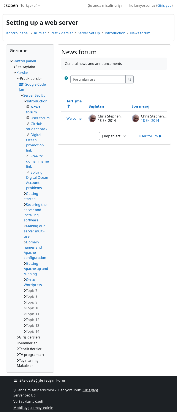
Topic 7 (31, 290)
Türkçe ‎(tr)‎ (29, 5)
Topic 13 (32, 325)
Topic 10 (32, 308)
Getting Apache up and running (36, 268)
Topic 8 (31, 296)
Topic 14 (32, 331)
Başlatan (96, 106)
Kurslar (40, 33)
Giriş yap (164, 5)
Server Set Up (89, 33)
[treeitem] (30, 213)
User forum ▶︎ (150, 136)
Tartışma (74, 101)
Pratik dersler (62, 33)
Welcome (74, 118)
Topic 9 (31, 302)
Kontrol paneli (17, 33)
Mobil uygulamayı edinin (33, 407)
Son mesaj (140, 106)
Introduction (115, 33)
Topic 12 (32, 319)
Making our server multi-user (34, 231)
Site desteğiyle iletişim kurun (42, 380)
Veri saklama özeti (28, 401)
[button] (66, 79)
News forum (140, 33)
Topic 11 (32, 314)
